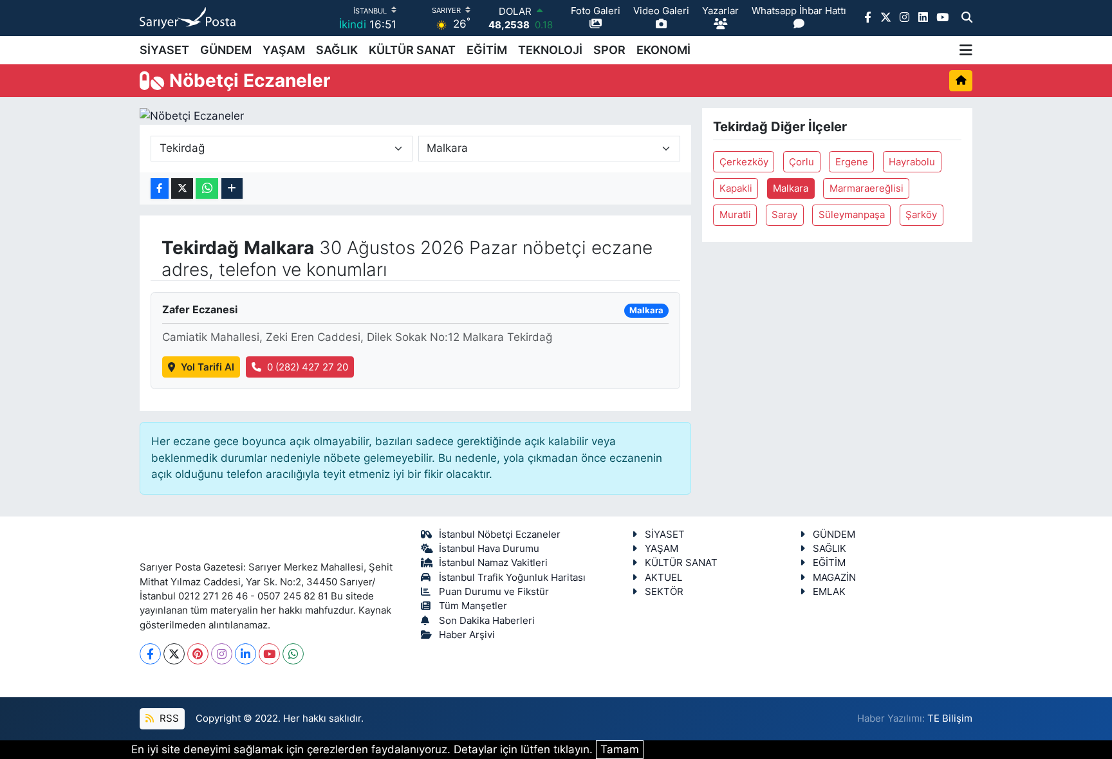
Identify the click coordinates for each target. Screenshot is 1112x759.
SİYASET (164, 50)
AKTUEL (663, 577)
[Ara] (966, 18)
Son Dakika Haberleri (487, 620)
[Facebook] (150, 653)
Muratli (735, 215)
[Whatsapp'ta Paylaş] (207, 188)
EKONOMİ (663, 50)
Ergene (851, 162)
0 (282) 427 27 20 (307, 367)
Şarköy (921, 215)
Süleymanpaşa (852, 215)
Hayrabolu (912, 162)
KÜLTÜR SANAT (412, 50)
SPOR (609, 50)
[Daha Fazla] (232, 188)
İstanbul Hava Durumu (489, 548)
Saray (784, 215)
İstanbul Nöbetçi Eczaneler (500, 534)
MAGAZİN (834, 577)
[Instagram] (221, 653)
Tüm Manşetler (473, 606)
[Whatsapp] (293, 653)
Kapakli (735, 188)
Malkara (790, 188)
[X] (174, 653)
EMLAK (829, 592)
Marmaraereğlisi (866, 188)
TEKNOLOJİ (550, 50)
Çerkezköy (743, 162)
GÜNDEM (226, 50)
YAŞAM (284, 50)
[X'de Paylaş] (182, 188)
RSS (168, 718)
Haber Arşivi (467, 635)
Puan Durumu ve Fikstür (494, 592)
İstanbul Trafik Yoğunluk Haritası (512, 577)
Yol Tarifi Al (207, 367)
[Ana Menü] (965, 50)
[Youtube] (269, 653)
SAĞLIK (337, 50)
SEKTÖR (664, 592)
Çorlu (801, 162)
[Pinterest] (197, 653)
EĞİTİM (487, 50)
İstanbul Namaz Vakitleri (493, 563)
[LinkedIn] (245, 653)
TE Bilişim (949, 718)
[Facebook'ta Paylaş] (160, 188)
